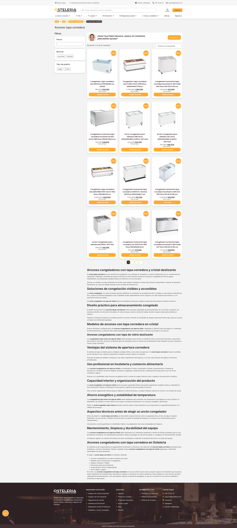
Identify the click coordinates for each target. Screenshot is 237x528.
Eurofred (61, 56)
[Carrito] (167, 9)
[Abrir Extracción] (113, 16)
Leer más (167, 202)
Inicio (57, 21)
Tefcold (70, 56)
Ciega (60, 69)
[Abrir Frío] (81, 16)
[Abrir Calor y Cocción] (69, 16)
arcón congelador (95, 293)
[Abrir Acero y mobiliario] (158, 16)
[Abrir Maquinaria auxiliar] (136, 16)
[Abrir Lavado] (96, 16)
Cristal (67, 69)
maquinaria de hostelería (100, 474)
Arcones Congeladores (76, 21)
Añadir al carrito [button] (103, 94)
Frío (64, 21)
